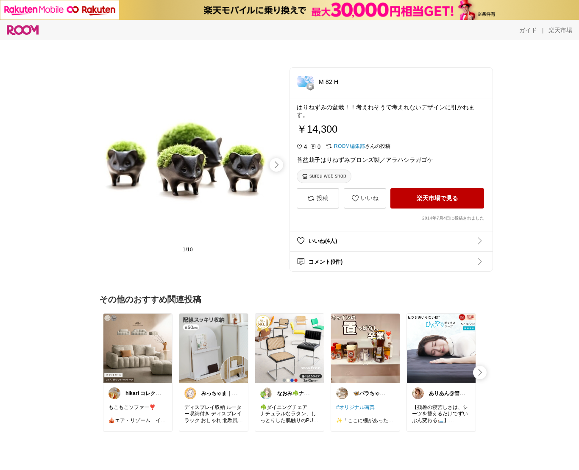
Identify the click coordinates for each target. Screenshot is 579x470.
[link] (137, 348)
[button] (305, 81)
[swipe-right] (276, 165)
